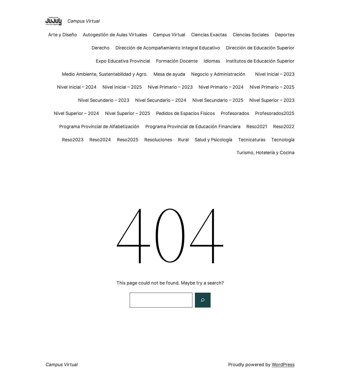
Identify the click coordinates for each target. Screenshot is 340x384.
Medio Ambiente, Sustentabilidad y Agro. (105, 74)
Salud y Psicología (213, 139)
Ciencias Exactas (209, 34)
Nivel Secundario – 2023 (103, 100)
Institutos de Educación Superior (260, 61)
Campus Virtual (83, 21)
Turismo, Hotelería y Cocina (265, 152)
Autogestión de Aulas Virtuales (115, 34)
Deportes (284, 34)
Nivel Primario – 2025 (272, 87)
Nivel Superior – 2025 (127, 113)
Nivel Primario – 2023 (170, 87)
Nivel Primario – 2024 (221, 87)
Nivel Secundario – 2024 (160, 100)
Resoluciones (158, 139)
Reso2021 (256, 126)
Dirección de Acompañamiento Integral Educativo (167, 47)
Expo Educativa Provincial (123, 61)
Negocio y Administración (220, 74)
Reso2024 (100, 139)
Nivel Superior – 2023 (271, 100)
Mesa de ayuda (169, 74)
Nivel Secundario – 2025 (217, 100)
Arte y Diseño (62, 34)
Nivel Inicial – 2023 (274, 74)
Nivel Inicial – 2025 (122, 87)
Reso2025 (127, 139)
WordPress (283, 364)
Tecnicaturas (251, 139)
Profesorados (235, 113)
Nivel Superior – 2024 (76, 113)
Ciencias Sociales (251, 34)
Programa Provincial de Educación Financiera (192, 126)
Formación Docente (177, 61)
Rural (183, 139)
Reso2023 (72, 139)
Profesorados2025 (274, 113)
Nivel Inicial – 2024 (77, 87)
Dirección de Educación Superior (260, 47)
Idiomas (212, 61)
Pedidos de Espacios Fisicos (185, 113)
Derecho (101, 47)
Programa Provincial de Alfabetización (99, 126)
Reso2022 (283, 126)
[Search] (202, 300)
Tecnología (282, 139)
